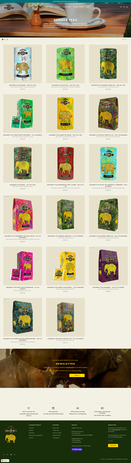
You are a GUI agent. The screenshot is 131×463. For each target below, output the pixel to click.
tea (42, 6)
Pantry (57, 6)
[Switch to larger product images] (2, 39)
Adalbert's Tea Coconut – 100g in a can (22, 85)
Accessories (67, 6)
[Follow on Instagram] (7, 454)
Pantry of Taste (57, 433)
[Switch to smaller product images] (5, 39)
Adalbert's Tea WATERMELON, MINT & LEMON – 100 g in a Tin (65, 185)
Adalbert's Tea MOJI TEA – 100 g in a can (65, 85)
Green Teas (56, 430)
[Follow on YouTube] (11, 454)
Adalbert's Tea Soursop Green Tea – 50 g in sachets (65, 236)
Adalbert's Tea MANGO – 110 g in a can (22, 184)
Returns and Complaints (35, 435)
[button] (5, 460)
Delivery (31, 430)
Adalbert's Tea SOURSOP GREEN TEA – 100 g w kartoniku (108, 236)
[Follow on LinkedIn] (14, 454)
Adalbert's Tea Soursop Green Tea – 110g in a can (108, 85)
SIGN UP (77, 375)
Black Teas (56, 428)
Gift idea (49, 6)
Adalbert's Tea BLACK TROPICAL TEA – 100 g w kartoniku (108, 135)
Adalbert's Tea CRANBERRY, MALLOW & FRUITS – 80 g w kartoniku (23, 237)
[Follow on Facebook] (4, 454)
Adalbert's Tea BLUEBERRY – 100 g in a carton (108, 287)
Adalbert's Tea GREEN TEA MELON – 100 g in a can (65, 135)
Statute (31, 438)
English (5, 459)
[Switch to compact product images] (7, 39)
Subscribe (113, 445)
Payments (31, 433)
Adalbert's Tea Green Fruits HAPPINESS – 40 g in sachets (22, 135)
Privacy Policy (77, 370)
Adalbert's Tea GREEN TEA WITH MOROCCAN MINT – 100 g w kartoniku (22, 339)
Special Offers (79, 6)
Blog (88, 6)
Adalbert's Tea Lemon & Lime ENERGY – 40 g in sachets (65, 287)
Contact (31, 428)
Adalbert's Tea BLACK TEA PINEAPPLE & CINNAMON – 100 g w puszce (108, 185)
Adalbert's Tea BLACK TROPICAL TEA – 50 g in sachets (65, 338)
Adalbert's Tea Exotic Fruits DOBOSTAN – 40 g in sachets (22, 288)
